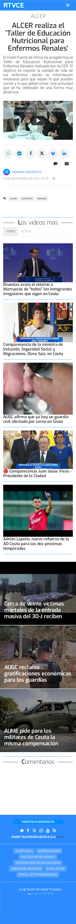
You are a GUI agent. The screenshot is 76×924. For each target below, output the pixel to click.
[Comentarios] (55, 163)
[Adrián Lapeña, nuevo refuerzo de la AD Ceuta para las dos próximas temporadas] (38, 511)
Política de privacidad (38, 857)
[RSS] (54, 830)
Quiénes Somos (49, 851)
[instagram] (41, 830)
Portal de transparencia (38, 874)
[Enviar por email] (67, 163)
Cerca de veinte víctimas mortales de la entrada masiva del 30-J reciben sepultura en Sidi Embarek (36, 613)
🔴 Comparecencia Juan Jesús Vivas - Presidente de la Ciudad (37, 473)
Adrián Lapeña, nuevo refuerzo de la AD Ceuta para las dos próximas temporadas (36, 543)
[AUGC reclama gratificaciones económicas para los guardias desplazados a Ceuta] (38, 656)
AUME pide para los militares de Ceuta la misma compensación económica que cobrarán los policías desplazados (34, 743)
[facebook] (28, 830)
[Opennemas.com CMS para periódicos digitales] (40, 891)
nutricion (27, 198)
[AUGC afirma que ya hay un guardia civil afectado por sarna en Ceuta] (38, 389)
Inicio (60, 837)
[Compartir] (8, 153)
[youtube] (48, 830)
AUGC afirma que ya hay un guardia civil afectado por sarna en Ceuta (36, 419)
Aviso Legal (24, 851)
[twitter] (34, 830)
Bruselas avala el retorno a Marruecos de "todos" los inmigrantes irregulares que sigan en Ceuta (37, 289)
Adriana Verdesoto (27, 172)
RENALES (41, 198)
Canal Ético (55, 868)
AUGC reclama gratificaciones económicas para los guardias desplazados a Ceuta (37, 677)
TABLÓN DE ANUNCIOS (26, 868)
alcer (13, 198)
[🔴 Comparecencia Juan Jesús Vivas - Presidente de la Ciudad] (38, 449)
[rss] (53, 178)
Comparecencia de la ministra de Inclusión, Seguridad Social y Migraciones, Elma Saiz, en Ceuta (33, 349)
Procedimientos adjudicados (38, 862)
